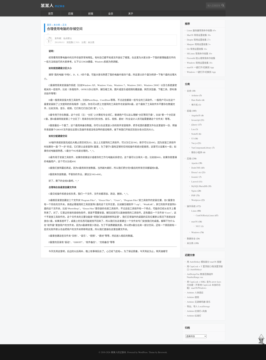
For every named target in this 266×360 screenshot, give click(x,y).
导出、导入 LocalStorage (198, 306)
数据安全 (191, 238)
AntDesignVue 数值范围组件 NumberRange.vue (200, 276)
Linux (194, 210)
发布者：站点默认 (63, 38)
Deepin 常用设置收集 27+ (199, 39)
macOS (194, 221)
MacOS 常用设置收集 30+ (199, 35)
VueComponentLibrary (201, 147)
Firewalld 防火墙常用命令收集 (201, 58)
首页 (50, 13)
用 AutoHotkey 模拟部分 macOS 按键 (204, 261)
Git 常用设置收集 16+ (197, 48)
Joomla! (194, 176)
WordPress (142, 352)
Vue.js (194, 143)
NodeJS (194, 133)
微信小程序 (196, 152)
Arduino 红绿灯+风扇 (197, 311)
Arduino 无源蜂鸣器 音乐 (198, 301)
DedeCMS (195, 167)
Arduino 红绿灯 (194, 315)
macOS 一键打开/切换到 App (200, 67)
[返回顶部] (261, 343)
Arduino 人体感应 (195, 292)
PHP (193, 195)
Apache (194, 163)
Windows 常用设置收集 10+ (200, 62)
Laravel (194, 181)
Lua (193, 129)
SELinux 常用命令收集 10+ (199, 53)
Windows (195, 232)
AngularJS (195, 115)
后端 (70, 13)
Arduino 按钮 (193, 297)
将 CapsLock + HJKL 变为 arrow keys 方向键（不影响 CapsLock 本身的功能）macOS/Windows (204, 284)
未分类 (57, 24)
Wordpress (195, 200)
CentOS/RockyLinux (205, 215)
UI (192, 138)
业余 (110, 13)
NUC (198, 226)
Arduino (195, 95)
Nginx (194, 190)
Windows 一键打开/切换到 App (201, 71)
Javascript (195, 120)
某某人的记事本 (118, 352)
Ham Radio (196, 100)
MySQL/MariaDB (199, 186)
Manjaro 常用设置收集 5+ (199, 44)
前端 (90, 13)
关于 (130, 13)
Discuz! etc (196, 172)
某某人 (53, 5)
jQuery (194, 124)
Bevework (162, 352)
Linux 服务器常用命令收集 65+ (201, 30)
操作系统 (191, 206)
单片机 (194, 104)
